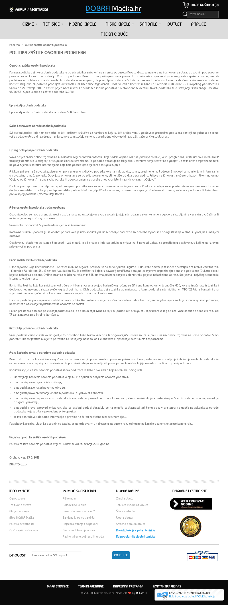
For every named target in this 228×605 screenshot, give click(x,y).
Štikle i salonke (125, 511)
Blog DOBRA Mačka (21, 517)
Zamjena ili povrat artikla (79, 517)
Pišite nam (69, 498)
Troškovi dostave (20, 505)
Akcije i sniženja (19, 511)
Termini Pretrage (91, 586)
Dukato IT (141, 593)
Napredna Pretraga (128, 586)
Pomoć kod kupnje (74, 505)
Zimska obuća (125, 498)
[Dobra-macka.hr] (114, 3)
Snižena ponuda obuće (130, 524)
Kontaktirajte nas (167, 586)
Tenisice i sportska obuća (132, 505)
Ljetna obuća (124, 517)
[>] (37, 24)
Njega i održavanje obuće (79, 530)
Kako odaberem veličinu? (79, 511)
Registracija (39, 9)
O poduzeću (17, 498)
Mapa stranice (58, 586)
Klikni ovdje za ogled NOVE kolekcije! (192, 596)
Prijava (20, 9)
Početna (14, 45)
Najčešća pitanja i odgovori (80, 524)
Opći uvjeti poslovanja (23, 530)
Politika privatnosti (21, 524)
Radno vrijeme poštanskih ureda (83, 536)
